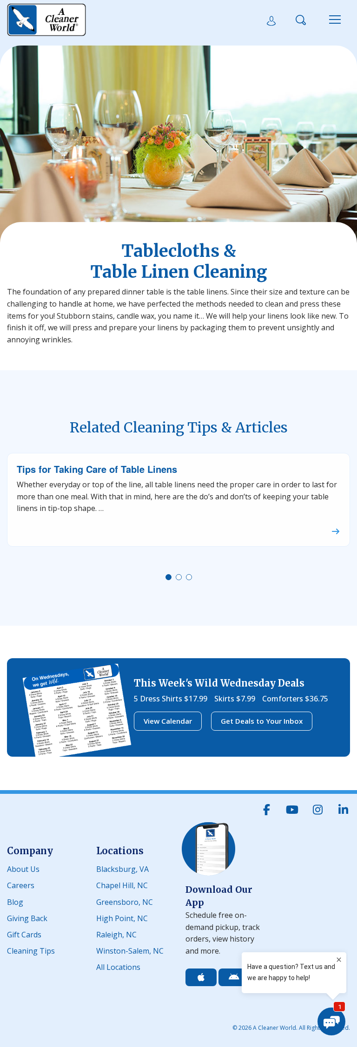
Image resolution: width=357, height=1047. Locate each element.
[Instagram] (317, 809)
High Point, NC (122, 917)
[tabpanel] (178, 500)
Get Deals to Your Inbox (262, 721)
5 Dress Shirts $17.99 (170, 699)
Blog (15, 901)
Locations (120, 851)
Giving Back (27, 917)
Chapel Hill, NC (122, 884)
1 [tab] (170, 578)
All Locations (118, 966)
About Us (23, 868)
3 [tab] (190, 578)
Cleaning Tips (31, 950)
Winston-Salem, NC (130, 950)
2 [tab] (180, 578)
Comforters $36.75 (295, 699)
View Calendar (168, 721)
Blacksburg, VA (122, 868)
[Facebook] (266, 809)
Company (30, 851)
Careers (20, 884)
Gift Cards (24, 933)
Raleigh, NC (116, 933)
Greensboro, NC (124, 901)
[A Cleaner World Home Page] (46, 20)
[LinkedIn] (343, 809)
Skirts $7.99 (234, 699)
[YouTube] (292, 809)
